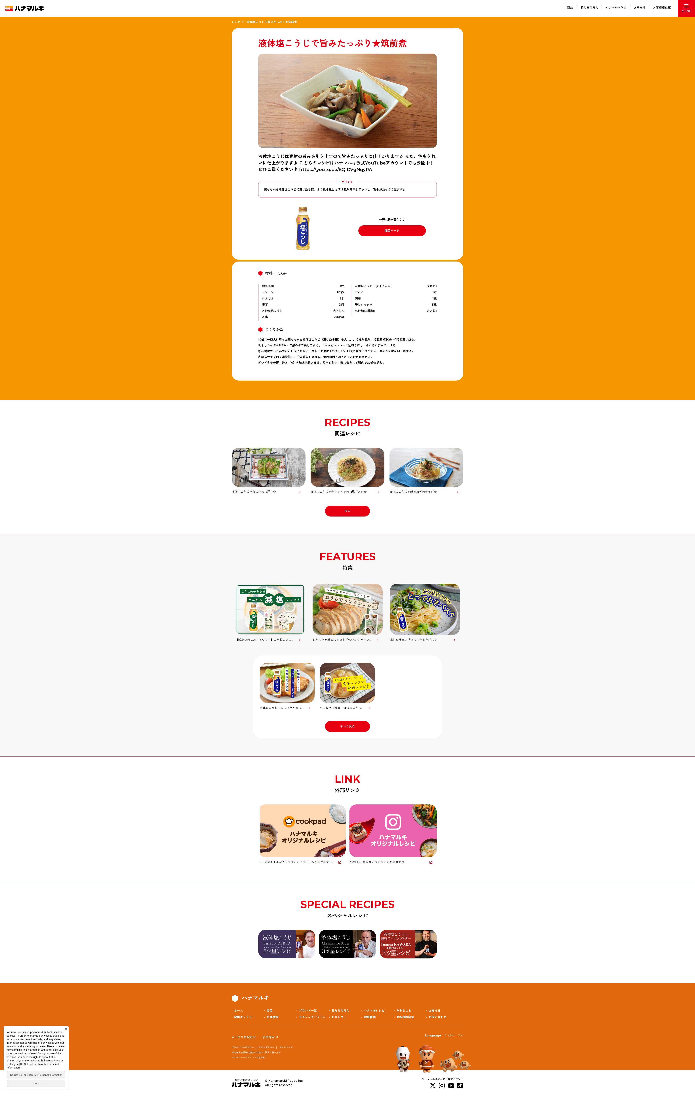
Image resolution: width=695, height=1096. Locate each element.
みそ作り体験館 (242, 1037)
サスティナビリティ (312, 1017)
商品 (570, 7)
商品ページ (392, 230)
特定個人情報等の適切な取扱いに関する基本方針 (256, 1052)
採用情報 (370, 1017)
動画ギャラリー (244, 1017)
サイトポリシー (266, 1047)
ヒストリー (339, 1017)
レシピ (236, 22)
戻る (348, 511)
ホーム (238, 1010)
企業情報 (272, 1017)
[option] (270, 613)
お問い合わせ (438, 1017)
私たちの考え (589, 7)
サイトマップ (286, 1047)
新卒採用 (268, 1037)
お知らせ (640, 7)
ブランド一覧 (308, 1010)
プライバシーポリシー (243, 1047)
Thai (460, 1035)
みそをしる (403, 1010)
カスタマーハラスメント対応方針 (248, 1057)
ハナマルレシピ (616, 7)
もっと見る (347, 726)
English (449, 1035)
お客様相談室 (662, 7)
